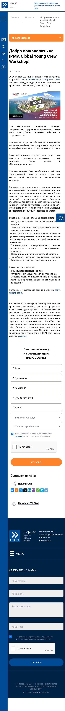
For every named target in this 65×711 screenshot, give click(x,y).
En (3, 60)
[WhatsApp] (38, 490)
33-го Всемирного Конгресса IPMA (41, 79)
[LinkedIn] (29, 490)
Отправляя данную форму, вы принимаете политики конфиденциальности (33, 434)
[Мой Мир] (21, 490)
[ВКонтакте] (12, 490)
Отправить (36, 462)
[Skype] (42, 490)
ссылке (22, 336)
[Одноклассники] (16, 490)
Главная (15, 17)
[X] (25, 490)
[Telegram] (46, 490)
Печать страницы (28, 503)
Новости (29, 17)
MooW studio (38, 692)
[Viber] (33, 490)
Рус (3, 53)
